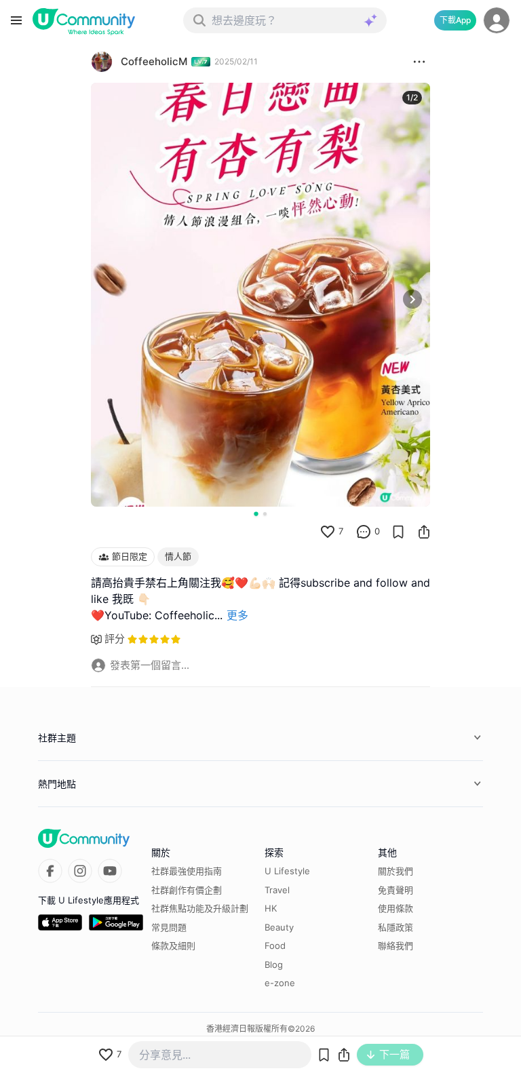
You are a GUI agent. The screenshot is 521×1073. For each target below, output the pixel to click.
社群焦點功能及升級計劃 (199, 908)
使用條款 (395, 908)
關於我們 (395, 870)
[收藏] (398, 532)
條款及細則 (173, 945)
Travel (277, 889)
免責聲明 (395, 889)
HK (271, 908)
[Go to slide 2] (265, 513)
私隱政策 (395, 927)
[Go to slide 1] (256, 513)
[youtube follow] (110, 871)
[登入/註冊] (496, 20)
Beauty (279, 927)
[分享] (424, 532)
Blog (274, 964)
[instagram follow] (80, 871)
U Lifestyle (287, 870)
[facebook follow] (50, 871)
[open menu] (16, 20)
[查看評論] (363, 532)
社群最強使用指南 (186, 870)
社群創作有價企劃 (186, 889)
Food (275, 945)
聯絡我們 (395, 945)
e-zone (280, 982)
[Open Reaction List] (419, 62)
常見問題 (169, 927)
